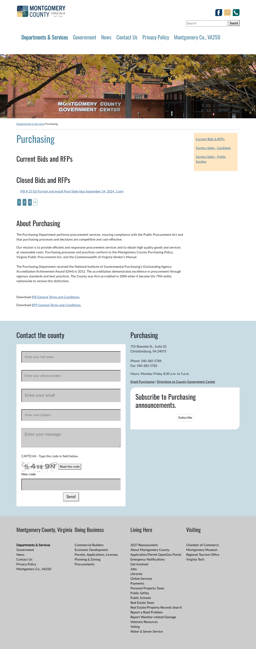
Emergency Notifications (147, 559)
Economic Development (91, 550)
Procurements (84, 564)
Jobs (133, 569)
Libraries (136, 574)
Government (84, 37)
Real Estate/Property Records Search (156, 607)
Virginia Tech (195, 559)
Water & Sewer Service (146, 631)
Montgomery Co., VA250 (197, 37)
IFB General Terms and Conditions (55, 297)
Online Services (141, 578)
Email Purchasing (142, 381)
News (106, 37)
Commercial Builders (89, 545)
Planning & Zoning (87, 559)
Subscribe (185, 417)
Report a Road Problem (146, 612)
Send (71, 497)
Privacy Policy (155, 37)
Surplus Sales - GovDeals (213, 148)
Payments (137, 583)
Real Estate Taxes (142, 602)
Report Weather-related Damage (153, 617)
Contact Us (126, 37)
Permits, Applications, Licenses (96, 554)
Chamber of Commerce (202, 545)
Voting (135, 626)
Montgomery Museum (201, 550)
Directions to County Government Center (186, 381)
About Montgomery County (149, 550)
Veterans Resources (144, 622)
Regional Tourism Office (202, 554)
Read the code (70, 466)
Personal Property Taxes (147, 588)
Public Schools (140, 598)
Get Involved (139, 564)
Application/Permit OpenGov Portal (155, 554)
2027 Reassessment (144, 545)
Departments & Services (44, 37)
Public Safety (139, 593)
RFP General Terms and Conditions (56, 305)
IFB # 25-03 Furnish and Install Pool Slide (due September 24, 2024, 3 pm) (71, 191)
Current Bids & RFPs (210, 139)
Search (234, 23)
